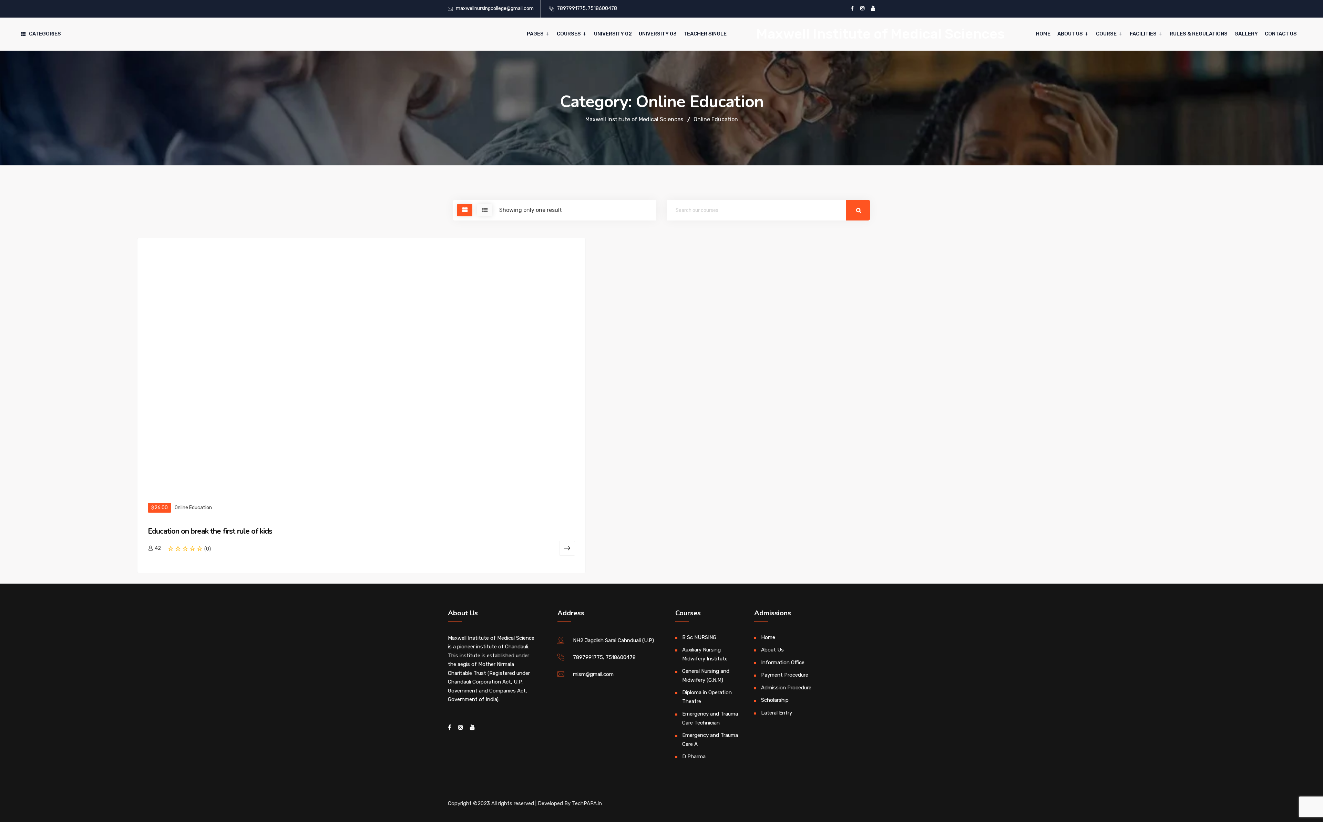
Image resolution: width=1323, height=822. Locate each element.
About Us (1070, 34)
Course (1106, 34)
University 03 (658, 34)
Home (1043, 34)
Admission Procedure (786, 688)
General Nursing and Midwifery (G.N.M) (705, 675)
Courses (569, 34)
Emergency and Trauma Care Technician (710, 718)
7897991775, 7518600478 (587, 8)
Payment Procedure (784, 675)
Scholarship (775, 700)
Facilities (1143, 34)
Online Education (193, 508)
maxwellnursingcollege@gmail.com (495, 8)
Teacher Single (705, 34)
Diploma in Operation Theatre (707, 697)
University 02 (613, 34)
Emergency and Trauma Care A (710, 739)
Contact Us (1281, 34)
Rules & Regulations (1199, 34)
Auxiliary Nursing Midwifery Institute (705, 654)
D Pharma (694, 756)
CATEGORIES (45, 34)
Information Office (782, 662)
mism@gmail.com (593, 674)
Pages (535, 34)
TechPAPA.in (587, 803)
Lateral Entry (776, 713)
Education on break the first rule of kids (210, 531)
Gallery (1246, 34)
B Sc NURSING (699, 637)
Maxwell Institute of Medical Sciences (880, 34)
